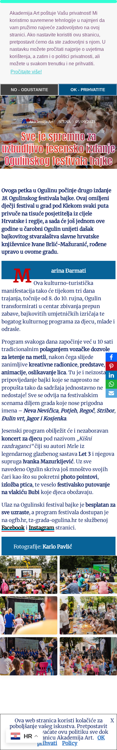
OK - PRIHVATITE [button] (87, 89)
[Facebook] (111, 357)
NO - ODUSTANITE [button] (29, 89)
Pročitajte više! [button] (26, 71)
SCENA (64, 121)
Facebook (13, 527)
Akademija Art (41, 121)
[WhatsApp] (111, 384)
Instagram (41, 527)
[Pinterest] (111, 366)
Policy (69, 743)
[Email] (111, 393)
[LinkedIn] (111, 375)
